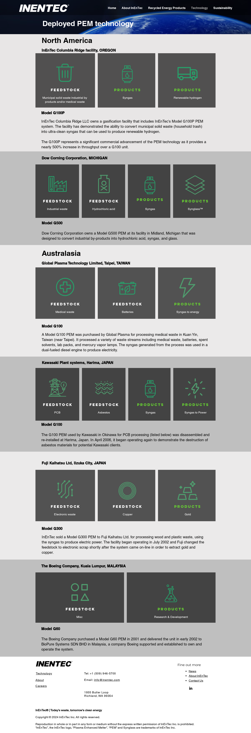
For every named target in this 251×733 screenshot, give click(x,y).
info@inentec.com (107, 680)
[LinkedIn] (191, 688)
